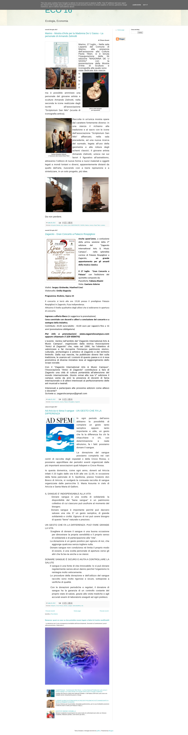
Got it (145, 5)
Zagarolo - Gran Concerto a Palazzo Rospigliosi (70, 234)
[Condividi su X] (67, 223)
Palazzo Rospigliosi (69, 401)
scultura (103, 225)
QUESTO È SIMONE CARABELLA (66, 711)
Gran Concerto (55, 401)
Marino (87, 225)
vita (82, 605)
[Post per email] (59, 222)
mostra (91, 225)
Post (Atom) (54, 614)
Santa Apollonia (77, 605)
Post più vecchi (104, 611)
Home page (77, 611)
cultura (65, 225)
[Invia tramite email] (63, 223)
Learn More (137, 5)
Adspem (53, 605)
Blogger (111, 731)
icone (69, 225)
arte (62, 225)
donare (65, 605)
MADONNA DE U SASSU (78, 225)
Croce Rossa (59, 605)
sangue (70, 605)
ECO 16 (58, 10)
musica (62, 401)
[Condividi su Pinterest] (71, 223)
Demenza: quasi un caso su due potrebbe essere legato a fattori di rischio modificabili (77, 620)
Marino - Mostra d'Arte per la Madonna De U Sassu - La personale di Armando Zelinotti (74, 35)
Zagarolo (77, 401)
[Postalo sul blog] (65, 223)
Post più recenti (50, 611)
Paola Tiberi (97, 225)
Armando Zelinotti (55, 225)
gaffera (99, 731)
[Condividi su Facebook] (69, 223)
